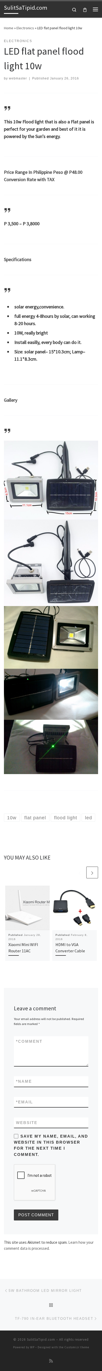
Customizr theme (76, 1347)
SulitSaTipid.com (41, 1339)
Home (8, 28)
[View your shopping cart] (85, 9)
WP (32, 1347)
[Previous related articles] (80, 872)
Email (24, 1102)
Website (26, 1122)
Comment (29, 1041)
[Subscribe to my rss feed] (51, 1361)
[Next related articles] (92, 872)
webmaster (18, 78)
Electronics (25, 28)
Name (24, 1081)
